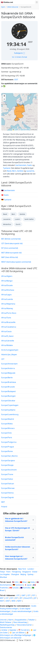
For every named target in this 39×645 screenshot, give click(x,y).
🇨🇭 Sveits (5, 195)
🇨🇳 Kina (23, 582)
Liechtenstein (20, 165)
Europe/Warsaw (8, 488)
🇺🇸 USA (15, 582)
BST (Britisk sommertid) (11, 239)
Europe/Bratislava (8, 382)
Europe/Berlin (7, 377)
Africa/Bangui (6, 281)
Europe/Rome (7, 451)
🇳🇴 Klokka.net (7, 2)
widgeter (9, 606)
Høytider (12, 630)
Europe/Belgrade (8, 373)
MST (2, 598)
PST (33, 595)
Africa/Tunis (6, 317)
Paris (8, 571)
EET (16, 598)
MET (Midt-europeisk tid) (11, 252)
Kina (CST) (28, 598)
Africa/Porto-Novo (8, 313)
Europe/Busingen (8, 396)
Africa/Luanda (7, 299)
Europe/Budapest (8, 391)
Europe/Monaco (8, 428)
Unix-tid (3, 620)
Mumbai (3, 577)
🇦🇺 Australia (25, 587)
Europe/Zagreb (7, 497)
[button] (4, 96)
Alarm (10, 620)
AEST (2, 601)
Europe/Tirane (7, 474)
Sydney (30, 574)
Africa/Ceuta (6, 331)
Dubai (34, 571)
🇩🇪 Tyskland (6, 199)
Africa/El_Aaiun (7, 336)
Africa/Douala (7, 285)
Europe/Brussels (8, 387)
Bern (14, 171)
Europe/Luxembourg (9, 414)
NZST (19, 601)
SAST (8, 601)
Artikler (4, 630)
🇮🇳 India (31, 582)
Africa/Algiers (6, 276)
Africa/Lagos (6, 294)
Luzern (17, 219)
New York (22, 569)
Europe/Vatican (7, 483)
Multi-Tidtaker (5, 622)
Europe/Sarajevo (8, 460)
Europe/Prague (7, 447)
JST (35, 598)
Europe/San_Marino (9, 456)
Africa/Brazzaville (8, 322)
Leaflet (16, 129)
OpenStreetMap (25, 129)
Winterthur (7, 224)
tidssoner (11, 595)
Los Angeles (5, 574)
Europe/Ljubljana (8, 410)
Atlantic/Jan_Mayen (9, 354)
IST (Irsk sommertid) (9, 248)
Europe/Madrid (7, 419)
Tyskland (6, 168)
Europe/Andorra (8, 368)
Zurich (18, 224)
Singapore (26, 571)
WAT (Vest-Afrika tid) (9, 257)
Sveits (29, 165)
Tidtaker (31, 620)
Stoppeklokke (20, 620)
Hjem (3, 7)
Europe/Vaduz (7, 479)
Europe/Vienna (7, 493)
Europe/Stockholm (9, 470)
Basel (9, 171)
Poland (4, 506)
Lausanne (30, 171)
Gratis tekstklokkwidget (22, 611)
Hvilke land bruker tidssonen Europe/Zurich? (17, 548)
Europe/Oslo (6, 433)
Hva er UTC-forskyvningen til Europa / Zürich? (17, 529)
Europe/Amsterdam (9, 364)
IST (21, 598)
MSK (13, 601)
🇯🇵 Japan (28, 585)
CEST (30, 42)
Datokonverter (6, 627)
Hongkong (16, 571)
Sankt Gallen (29, 219)
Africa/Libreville (7, 340)
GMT (23, 595)
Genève (20, 171)
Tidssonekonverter (24, 625)
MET (3, 502)
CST (6, 598)
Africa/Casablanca (8, 327)
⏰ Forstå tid (23, 630)
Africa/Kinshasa (7, 290)
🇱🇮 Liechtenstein (8, 190)
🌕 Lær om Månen (17, 632)
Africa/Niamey (7, 308)
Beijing (23, 574)
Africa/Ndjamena (8, 304)
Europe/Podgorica (8, 442)
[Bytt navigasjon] (36, 2)
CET (2, 359)
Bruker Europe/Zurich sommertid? (14, 538)
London (31, 569)
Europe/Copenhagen (9, 405)
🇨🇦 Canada (14, 587)
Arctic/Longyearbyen (9, 350)
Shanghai (15, 574)
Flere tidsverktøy (20, 622)
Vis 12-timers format (19, 57)
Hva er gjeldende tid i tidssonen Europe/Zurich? (16, 519)
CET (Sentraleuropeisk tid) (12, 243)
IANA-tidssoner (12, 7)
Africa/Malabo (7, 345)
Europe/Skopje (7, 465)
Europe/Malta (7, 423)
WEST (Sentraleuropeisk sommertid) (16, 262)
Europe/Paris (6, 437)
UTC (18, 595)
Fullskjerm (19, 53)
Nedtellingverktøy (7, 625)
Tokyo (2, 571)
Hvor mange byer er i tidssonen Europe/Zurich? (16, 557)
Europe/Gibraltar (8, 400)
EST (11, 598)
